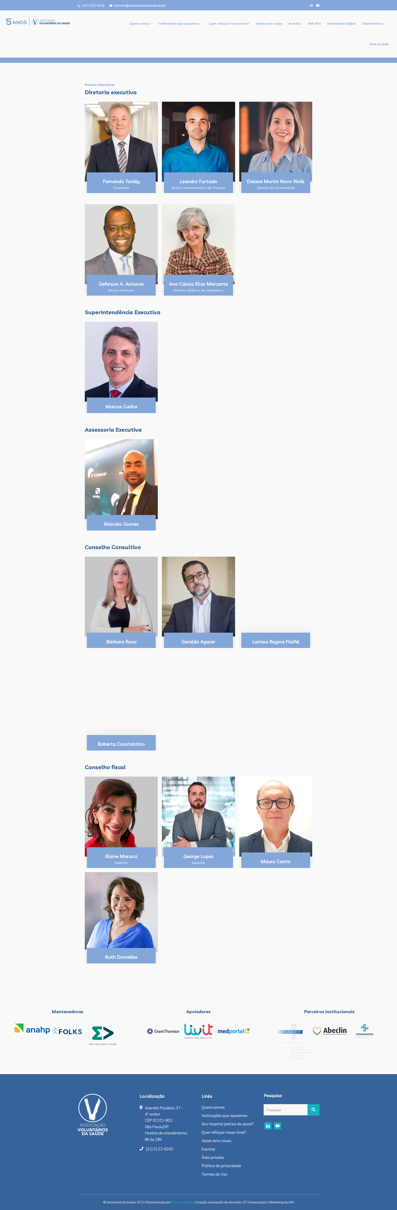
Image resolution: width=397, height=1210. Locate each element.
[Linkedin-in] (311, 5)
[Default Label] (267, 1125)
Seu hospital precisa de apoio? (228, 1123)
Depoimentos (372, 23)
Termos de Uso (214, 1174)
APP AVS (314, 23)
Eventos (295, 23)
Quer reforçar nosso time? (229, 23)
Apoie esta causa (269, 23)
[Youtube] (317, 5)
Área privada (379, 44)
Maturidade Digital (341, 23)
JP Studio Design (183, 1202)
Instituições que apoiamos (179, 23)
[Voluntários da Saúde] (51, 20)
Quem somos (139, 23)
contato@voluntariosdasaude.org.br (139, 5)
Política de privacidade (221, 1165)
